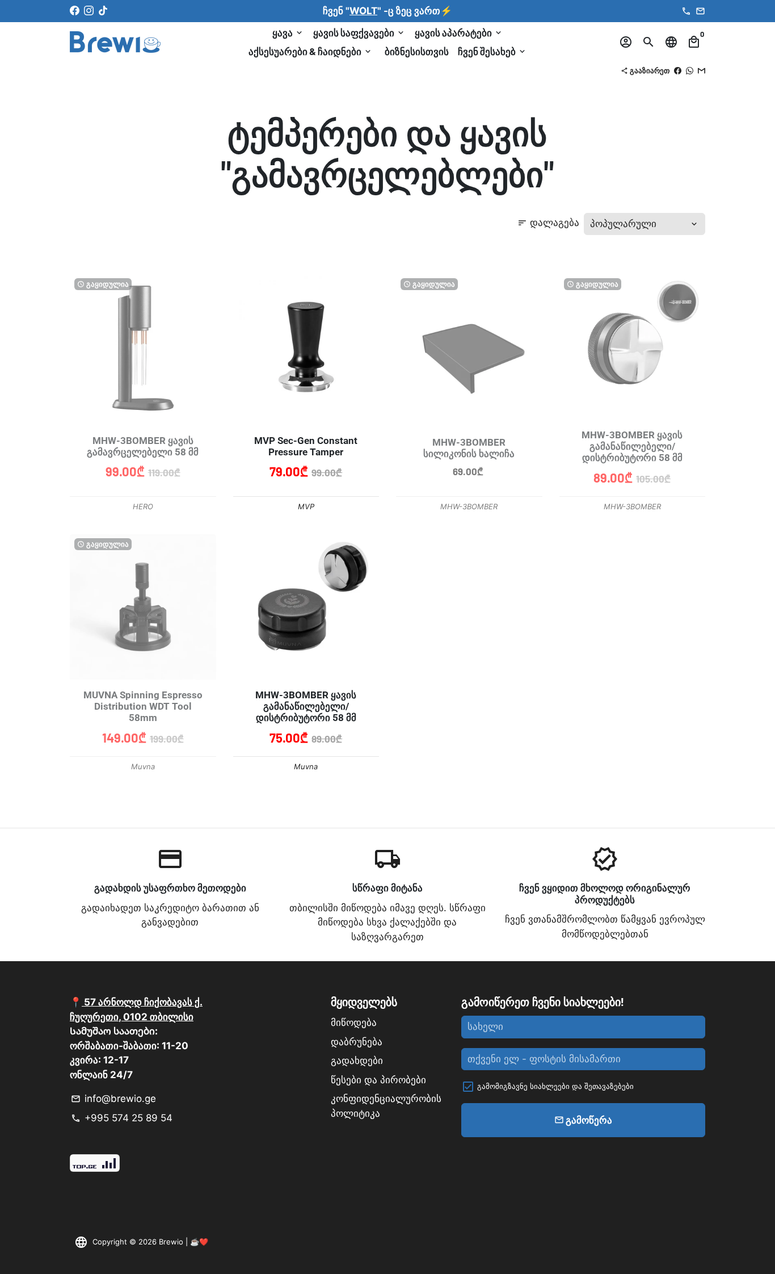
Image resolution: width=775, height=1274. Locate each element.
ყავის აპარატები (459, 32)
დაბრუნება (356, 1041)
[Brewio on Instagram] (89, 10)
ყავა (288, 32)
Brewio (171, 1241)
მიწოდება (354, 1022)
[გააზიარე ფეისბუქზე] (677, 70)
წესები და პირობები (378, 1080)
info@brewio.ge (113, 1098)
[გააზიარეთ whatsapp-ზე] (689, 70)
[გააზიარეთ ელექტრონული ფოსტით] (701, 70)
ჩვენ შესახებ (492, 51)
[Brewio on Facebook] (74, 10)
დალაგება (548, 222)
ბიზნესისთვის (417, 51)
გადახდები (357, 1060)
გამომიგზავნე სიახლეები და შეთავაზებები (555, 1086)
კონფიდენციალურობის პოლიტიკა (386, 1106)
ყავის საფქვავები (359, 32)
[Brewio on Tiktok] (103, 10)
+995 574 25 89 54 (121, 1118)
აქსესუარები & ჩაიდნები (310, 51)
